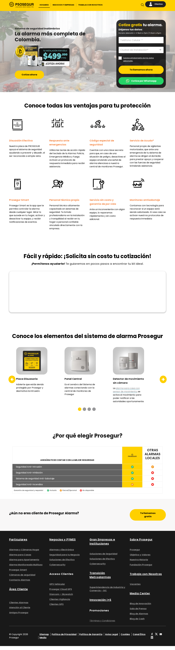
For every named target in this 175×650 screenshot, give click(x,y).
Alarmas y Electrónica (61, 549)
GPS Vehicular (57, 584)
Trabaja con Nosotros (146, 574)
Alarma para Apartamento (24, 559)
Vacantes (135, 584)
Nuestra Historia (139, 559)
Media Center (140, 593)
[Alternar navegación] (141, 5)
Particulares (18, 539)
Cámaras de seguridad (22, 574)
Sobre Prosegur (141, 539)
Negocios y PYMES (62, 539)
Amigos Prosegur (18, 612)
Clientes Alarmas (18, 602)
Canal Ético (139, 634)
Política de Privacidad (64, 634)
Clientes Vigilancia (59, 599)
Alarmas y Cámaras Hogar (24, 549)
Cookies (125, 634)
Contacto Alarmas (19, 579)
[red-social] (152, 634)
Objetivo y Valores (140, 554)
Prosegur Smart (18, 569)
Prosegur (135, 549)
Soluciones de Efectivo (62, 559)
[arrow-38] (10, 379)
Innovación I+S (100, 600)
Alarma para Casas (20, 554)
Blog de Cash (137, 618)
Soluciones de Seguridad (103, 553)
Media (43, 637)
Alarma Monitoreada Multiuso (26, 564)
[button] (44, 5)
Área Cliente (18, 589)
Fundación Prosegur (141, 564)
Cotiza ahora (29, 74)
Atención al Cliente (19, 607)
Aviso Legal (111, 634)
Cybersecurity (57, 564)
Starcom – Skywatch (61, 594)
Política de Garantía (90, 634)
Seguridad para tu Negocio (64, 554)
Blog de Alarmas (139, 613)
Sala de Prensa (138, 608)
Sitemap (44, 634)
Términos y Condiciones (102, 620)
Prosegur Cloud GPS (60, 589)
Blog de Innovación (140, 603)
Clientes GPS (56, 604)
